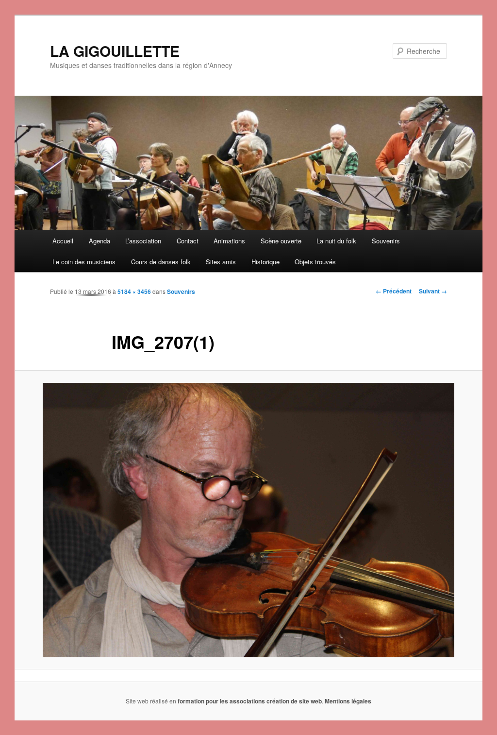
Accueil (62, 240)
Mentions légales (348, 701)
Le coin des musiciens (84, 261)
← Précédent (394, 291)
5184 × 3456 (134, 291)
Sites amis (221, 261)
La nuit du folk (336, 240)
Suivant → (433, 291)
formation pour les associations (221, 701)
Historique (265, 261)
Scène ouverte (281, 240)
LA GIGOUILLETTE (115, 50)
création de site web (294, 701)
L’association (143, 240)
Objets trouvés (315, 261)
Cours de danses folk (161, 261)
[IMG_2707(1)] (248, 520)
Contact (188, 240)
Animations (229, 240)
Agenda (99, 240)
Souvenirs (386, 240)
